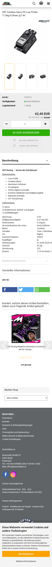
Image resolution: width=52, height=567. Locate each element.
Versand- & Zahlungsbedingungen (17, 425)
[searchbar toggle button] (34, 3)
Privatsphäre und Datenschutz (15, 432)
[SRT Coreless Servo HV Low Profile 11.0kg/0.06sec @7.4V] (26, 41)
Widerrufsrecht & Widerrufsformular (18, 436)
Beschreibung (10, 160)
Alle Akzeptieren (26, 554)
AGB (4, 429)
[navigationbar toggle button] (48, 3)
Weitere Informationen (26, 561)
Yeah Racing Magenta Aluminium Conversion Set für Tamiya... (26, 348)
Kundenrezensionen (13, 260)
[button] (6, 124)
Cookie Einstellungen (11, 439)
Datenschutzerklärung (28, 548)
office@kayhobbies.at (16, 466)
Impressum (7, 418)
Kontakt (5, 421)
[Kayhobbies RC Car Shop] (6, 3)
